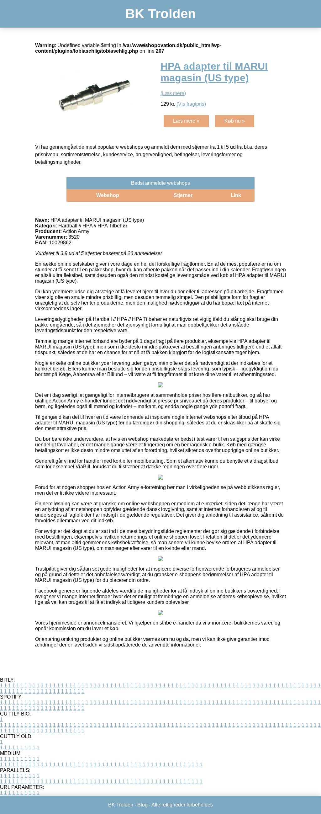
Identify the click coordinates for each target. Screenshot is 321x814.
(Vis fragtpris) (191, 104)
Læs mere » (186, 121)
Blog (142, 804)
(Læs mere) (173, 93)
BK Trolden (160, 13)
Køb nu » (234, 121)
